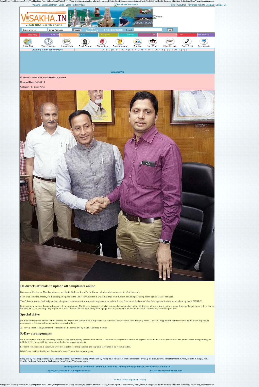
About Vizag (32, 35)
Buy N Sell (81, 35)
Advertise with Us (196, 5)
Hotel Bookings (203, 35)
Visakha (36, 5)
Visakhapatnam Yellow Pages (47, 49)
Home (173, 5)
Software (130, 35)
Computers (105, 35)
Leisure (154, 35)
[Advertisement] (93, 61)
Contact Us (221, 5)
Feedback (89, 366)
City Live (179, 35)
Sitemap (210, 5)
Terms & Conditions (106, 366)
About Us (181, 5)
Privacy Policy (126, 366)
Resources (151, 366)
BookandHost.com (172, 370)
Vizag (62, 5)
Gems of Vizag (57, 35)
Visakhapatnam (49, 5)
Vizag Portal (71, 5)
